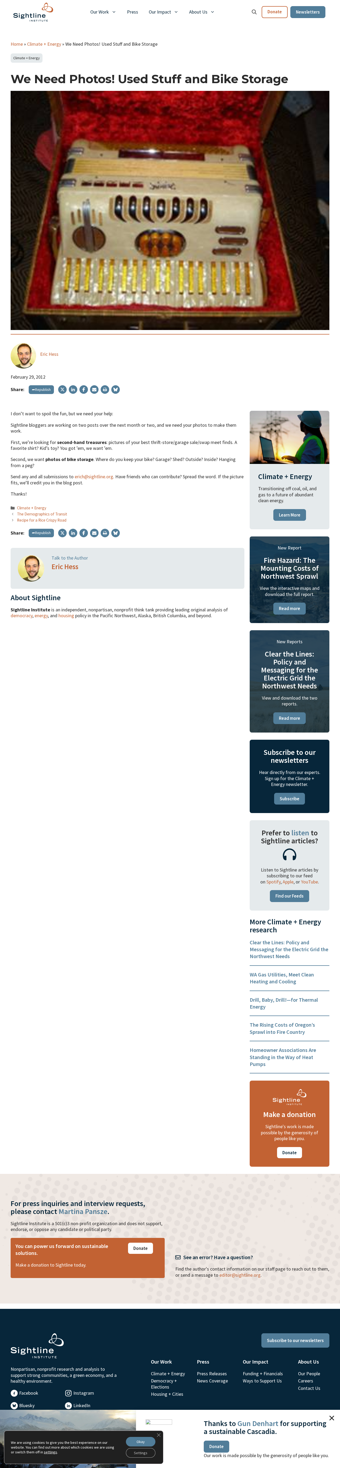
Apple (288, 882)
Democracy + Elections (164, 1384)
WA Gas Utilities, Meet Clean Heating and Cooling (282, 978)
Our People (309, 1373)
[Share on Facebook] (83, 389)
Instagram (83, 1393)
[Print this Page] (105, 389)
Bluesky (27, 1405)
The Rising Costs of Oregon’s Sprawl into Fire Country (282, 1028)
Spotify (273, 882)
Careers (305, 1381)
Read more (289, 608)
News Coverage (212, 1381)
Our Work (99, 12)
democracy (21, 615)
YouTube (309, 882)
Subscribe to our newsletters (295, 1340)
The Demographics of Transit (42, 514)
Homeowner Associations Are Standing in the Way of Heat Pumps (283, 1057)
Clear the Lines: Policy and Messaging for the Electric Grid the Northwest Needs (289, 949)
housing (66, 615)
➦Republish (41, 389)
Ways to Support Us (262, 1381)
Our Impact (160, 12)
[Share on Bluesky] (115, 389)
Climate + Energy (44, 44)
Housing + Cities (167, 1394)
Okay (141, 1441)
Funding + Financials (263, 1373)
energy (41, 615)
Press (132, 12)
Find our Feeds (289, 896)
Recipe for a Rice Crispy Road (41, 520)
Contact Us (309, 1388)
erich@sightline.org (94, 476)
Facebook (28, 1393)
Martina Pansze (83, 1211)
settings (50, 1452)
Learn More (289, 515)
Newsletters (308, 12)
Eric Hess (49, 354)
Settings (140, 1452)
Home (17, 44)
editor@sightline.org (240, 1275)
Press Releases (212, 1373)
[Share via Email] (94, 389)
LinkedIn (81, 1405)
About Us (198, 12)
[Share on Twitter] (62, 389)
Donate (274, 12)
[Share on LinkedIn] (73, 389)
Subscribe (289, 799)
